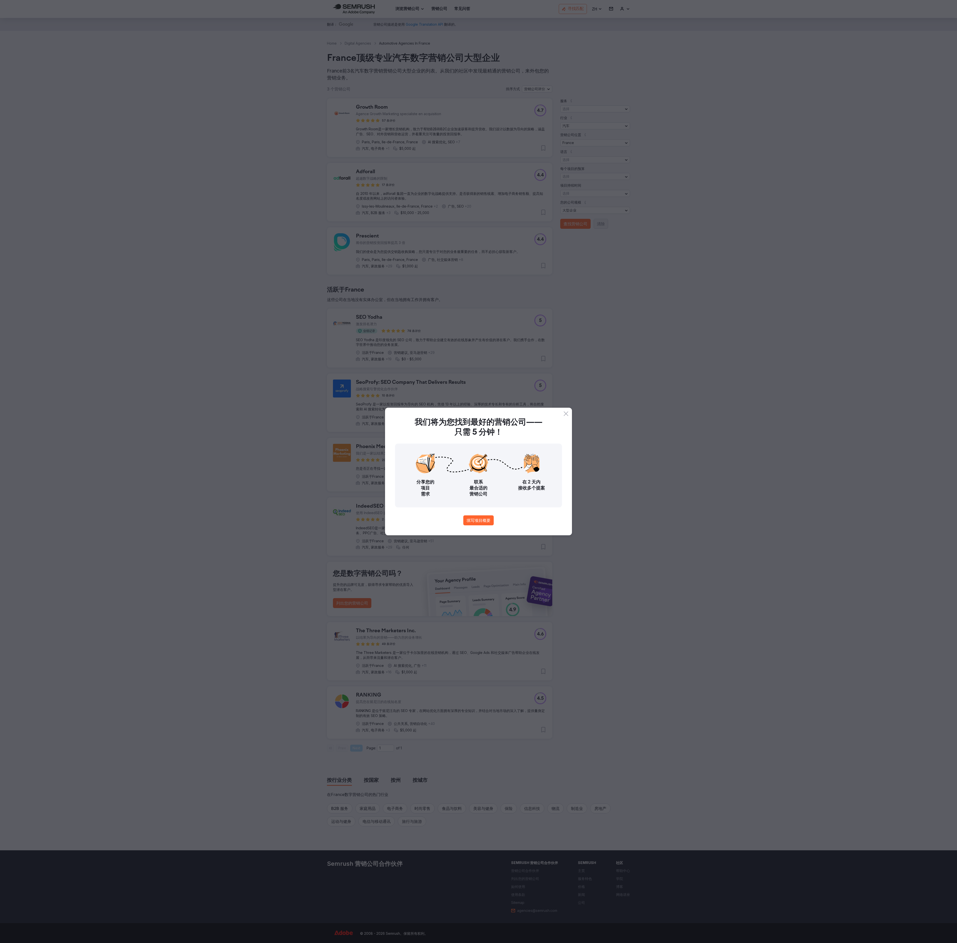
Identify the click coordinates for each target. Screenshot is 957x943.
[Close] (566, 414)
